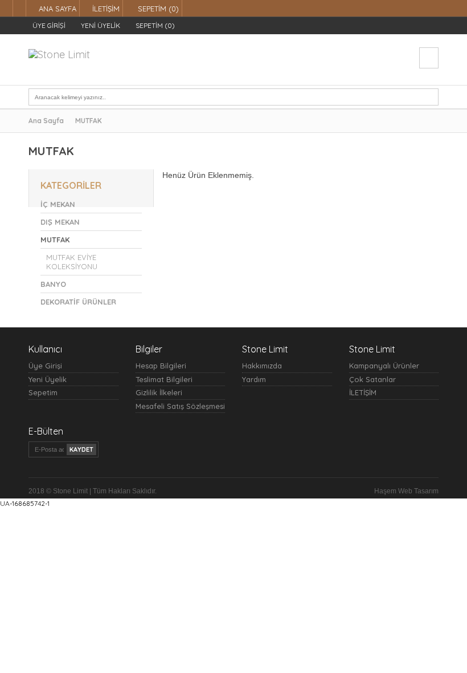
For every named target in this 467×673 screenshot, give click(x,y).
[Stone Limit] (59, 49)
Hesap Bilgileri (161, 365)
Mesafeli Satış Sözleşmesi (180, 406)
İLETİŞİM (106, 8)
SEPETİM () (157, 8)
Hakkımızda (262, 365)
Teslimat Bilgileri (164, 379)
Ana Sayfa (46, 120)
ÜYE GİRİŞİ (48, 25)
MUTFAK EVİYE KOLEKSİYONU (71, 262)
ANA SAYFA (57, 8)
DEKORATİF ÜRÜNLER (78, 301)
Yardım (254, 379)
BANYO (53, 284)
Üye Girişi (45, 365)
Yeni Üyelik (47, 379)
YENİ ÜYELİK (99, 25)
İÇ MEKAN (57, 204)
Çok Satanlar (372, 379)
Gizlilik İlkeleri (159, 392)
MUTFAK (88, 120)
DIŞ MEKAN (60, 221)
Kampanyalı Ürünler (384, 365)
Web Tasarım (418, 491)
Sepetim (43, 392)
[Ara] (430, 97)
